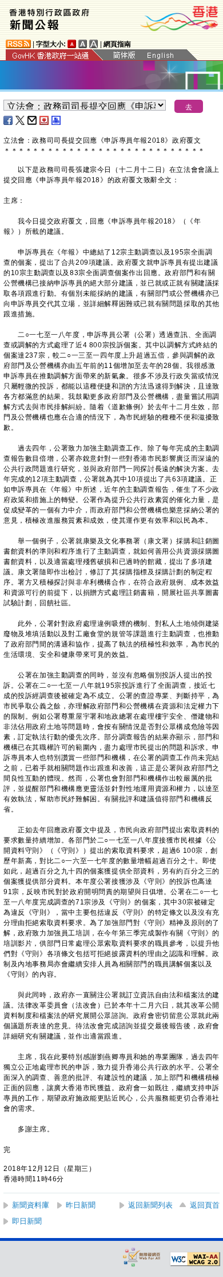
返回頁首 (205, 1205)
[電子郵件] (32, 120)
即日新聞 (27, 1221)
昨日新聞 (80, 1205)
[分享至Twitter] (20, 120)
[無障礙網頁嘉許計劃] (141, 1257)
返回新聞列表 (150, 1205)
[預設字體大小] (72, 44)
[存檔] (44, 120)
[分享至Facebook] (8, 120)
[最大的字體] (93, 44)
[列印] (56, 120)
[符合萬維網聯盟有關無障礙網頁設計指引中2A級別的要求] (195, 1259)
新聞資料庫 (30, 1205)
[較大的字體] (82, 44)
